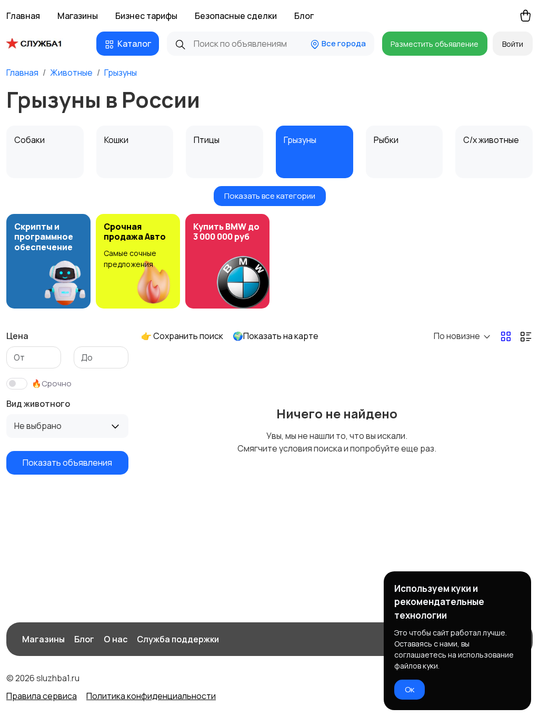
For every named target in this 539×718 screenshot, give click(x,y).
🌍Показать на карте (275, 336)
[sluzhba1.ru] (41, 44)
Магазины (77, 16)
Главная (23, 16)
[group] (48, 261)
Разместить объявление (434, 44)
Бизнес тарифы (146, 16)
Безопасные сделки (236, 16)
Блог (304, 16)
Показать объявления (67, 462)
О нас (115, 639)
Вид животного (38, 403)
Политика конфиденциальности (151, 696)
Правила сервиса (41, 696)
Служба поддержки (178, 639)
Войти (512, 44)
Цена (17, 336)
